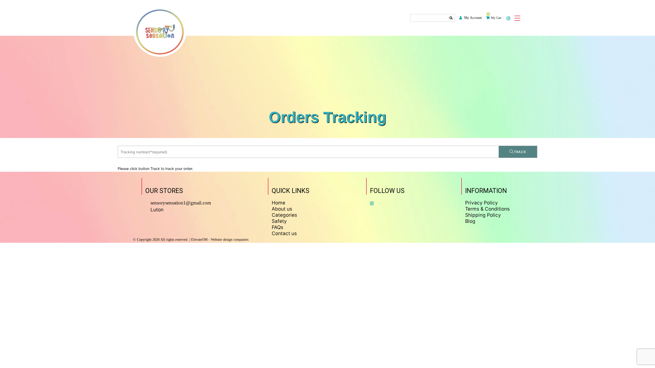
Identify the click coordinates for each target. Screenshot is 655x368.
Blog (470, 221)
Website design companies (229, 239)
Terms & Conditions (487, 209)
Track (520, 152)
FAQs (277, 227)
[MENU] (517, 17)
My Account (473, 18)
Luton (156, 210)
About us (282, 209)
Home (278, 203)
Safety (279, 221)
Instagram (508, 18)
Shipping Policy (483, 215)
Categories (284, 215)
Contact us (284, 233)
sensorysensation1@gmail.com (180, 202)
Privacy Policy (481, 203)
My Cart (496, 18)
